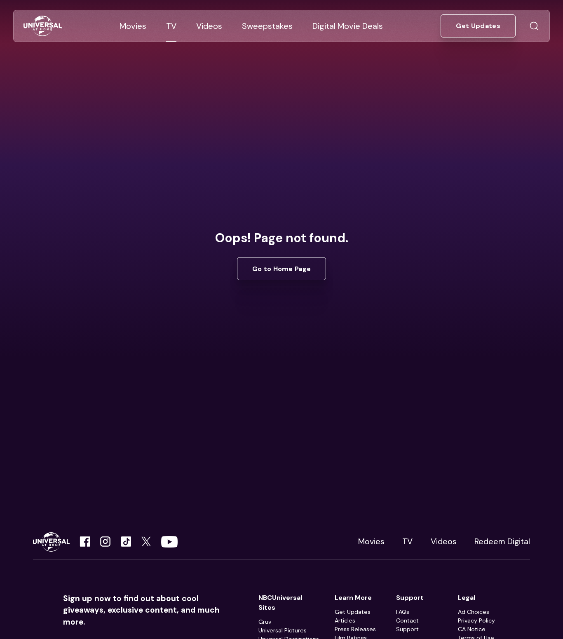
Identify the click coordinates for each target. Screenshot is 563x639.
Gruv (264, 621)
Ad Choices (473, 612)
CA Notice (472, 629)
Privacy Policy (476, 620)
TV (407, 541)
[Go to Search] (534, 26)
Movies (371, 541)
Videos (444, 541)
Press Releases (355, 629)
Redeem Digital (502, 541)
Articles (345, 620)
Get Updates (353, 612)
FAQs (402, 612)
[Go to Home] (42, 26)
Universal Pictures (282, 630)
